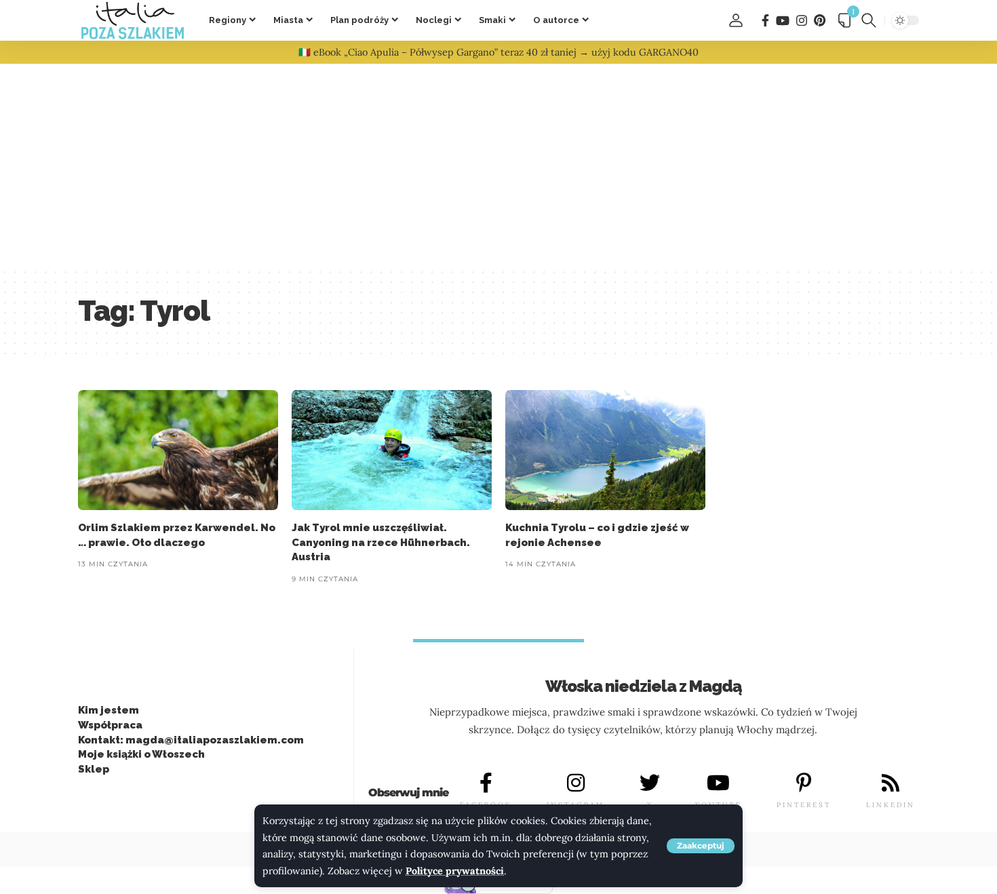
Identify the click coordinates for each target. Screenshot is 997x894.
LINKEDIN (890, 804)
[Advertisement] (498, 165)
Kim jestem (108, 710)
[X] (650, 783)
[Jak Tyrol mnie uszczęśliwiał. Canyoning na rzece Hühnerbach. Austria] (392, 450)
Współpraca (110, 725)
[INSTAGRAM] (576, 783)
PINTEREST (804, 804)
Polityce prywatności (455, 871)
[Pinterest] (819, 20)
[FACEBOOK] (485, 783)
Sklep (93, 769)
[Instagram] (801, 20)
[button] (701, 845)
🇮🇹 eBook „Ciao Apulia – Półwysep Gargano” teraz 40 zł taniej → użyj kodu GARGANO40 (498, 52)
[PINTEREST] (804, 783)
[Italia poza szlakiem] (132, 20)
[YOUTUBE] (718, 783)
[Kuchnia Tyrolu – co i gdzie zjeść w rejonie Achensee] (605, 450)
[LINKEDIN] (890, 783)
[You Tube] (783, 20)
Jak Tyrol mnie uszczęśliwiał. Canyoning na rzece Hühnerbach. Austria (381, 543)
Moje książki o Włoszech (141, 754)
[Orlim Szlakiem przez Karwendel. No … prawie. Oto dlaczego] (178, 450)
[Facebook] (765, 20)
